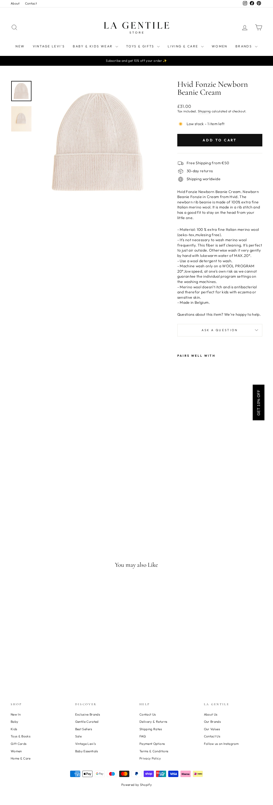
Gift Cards (19, 744)
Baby (14, 722)
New (20, 46)
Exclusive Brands (87, 714)
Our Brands (212, 722)
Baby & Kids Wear (93, 46)
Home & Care (21, 758)
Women (219, 46)
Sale (78, 736)
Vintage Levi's (49, 46)
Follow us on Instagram (221, 744)
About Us (211, 714)
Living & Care (184, 46)
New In (16, 714)
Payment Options (152, 744)
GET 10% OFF (258, 402)
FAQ (142, 736)
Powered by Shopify (136, 785)
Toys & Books (20, 736)
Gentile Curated (87, 722)
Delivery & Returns (153, 722)
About (15, 3)
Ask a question (220, 330)
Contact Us (147, 714)
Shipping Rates (150, 729)
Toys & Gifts (141, 46)
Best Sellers (83, 729)
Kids (14, 729)
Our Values (212, 729)
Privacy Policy (150, 758)
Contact (31, 3)
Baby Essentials (86, 751)
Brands (244, 46)
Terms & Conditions (153, 751)
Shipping (204, 111)
